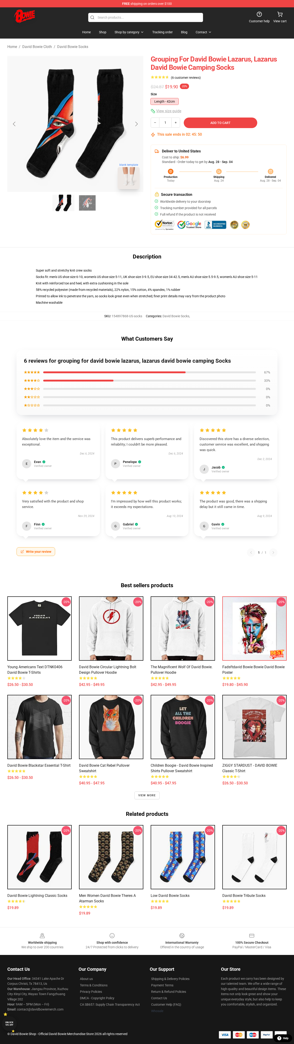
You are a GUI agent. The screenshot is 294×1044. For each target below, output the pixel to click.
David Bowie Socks (72, 47)
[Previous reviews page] (251, 552)
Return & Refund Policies (168, 991)
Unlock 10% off (9, 1023)
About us (86, 979)
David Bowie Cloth (37, 47)
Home (12, 47)
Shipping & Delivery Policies (170, 979)
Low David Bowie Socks (170, 895)
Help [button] (285, 1038)
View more (147, 795)
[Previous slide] (14, 124)
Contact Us (159, 998)
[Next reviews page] (273, 552)
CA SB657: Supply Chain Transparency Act (110, 1004)
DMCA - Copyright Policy (97, 998)
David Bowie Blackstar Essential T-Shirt (39, 765)
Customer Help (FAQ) (166, 1004)
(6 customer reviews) (186, 77)
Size (154, 94)
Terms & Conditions (93, 985)
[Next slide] (136, 124)
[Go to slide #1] (63, 203)
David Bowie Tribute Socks (244, 895)
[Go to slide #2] (87, 203)
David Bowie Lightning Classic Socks (37, 895)
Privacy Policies (91, 991)
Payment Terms (162, 985)
